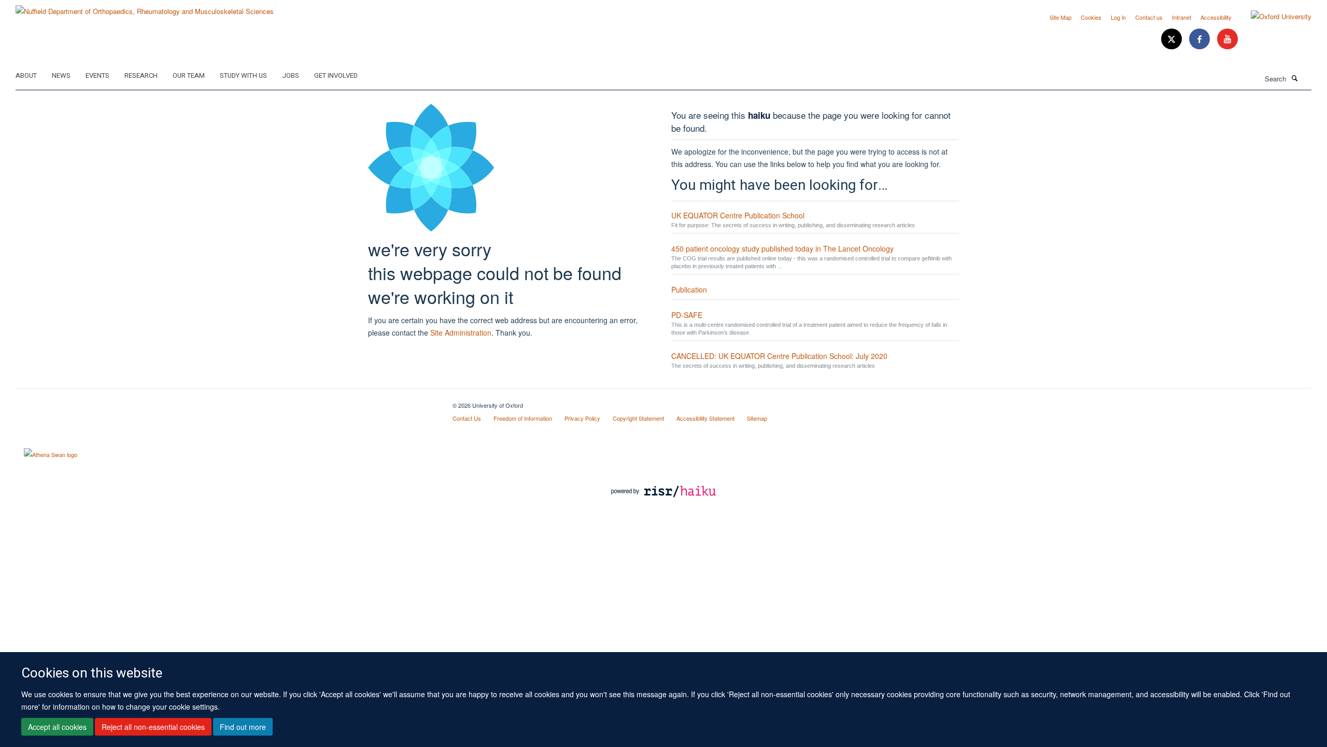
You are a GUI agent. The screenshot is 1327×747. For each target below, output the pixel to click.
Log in (1118, 17)
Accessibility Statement (705, 418)
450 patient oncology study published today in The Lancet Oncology (782, 248)
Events (97, 75)
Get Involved (336, 75)
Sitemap (757, 418)
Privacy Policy (582, 418)
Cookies (1091, 17)
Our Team (189, 75)
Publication (689, 289)
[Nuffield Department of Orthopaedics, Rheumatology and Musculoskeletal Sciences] (145, 7)
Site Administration (460, 332)
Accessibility (1216, 17)
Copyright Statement (638, 418)
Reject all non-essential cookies (153, 727)
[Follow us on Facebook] (1200, 39)
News (61, 75)
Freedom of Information (522, 418)
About (26, 75)
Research (141, 75)
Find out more (243, 727)
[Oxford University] (1273, 16)
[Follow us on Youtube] (1227, 39)
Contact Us (467, 418)
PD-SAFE (686, 315)
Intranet (1181, 17)
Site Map (1060, 17)
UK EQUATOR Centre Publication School (737, 215)
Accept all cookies (57, 727)
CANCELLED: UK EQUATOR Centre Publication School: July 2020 (779, 356)
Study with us (243, 75)
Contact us (1149, 17)
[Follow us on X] (1172, 39)
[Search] (1294, 78)
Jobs (290, 75)
